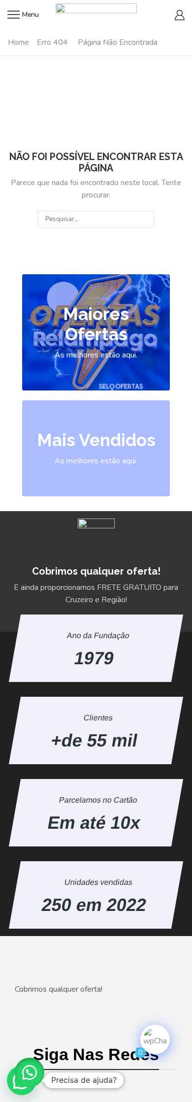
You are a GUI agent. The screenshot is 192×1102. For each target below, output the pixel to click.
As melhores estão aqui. (96, 355)
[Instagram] (96, 1082)
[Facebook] (75, 1082)
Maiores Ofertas (96, 324)
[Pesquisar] (145, 219)
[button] (29, 1072)
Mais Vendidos (96, 440)
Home (18, 42)
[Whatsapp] (117, 1082)
